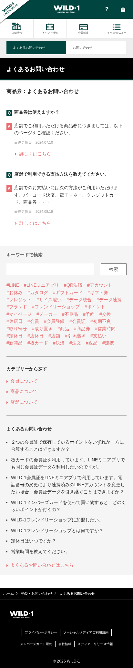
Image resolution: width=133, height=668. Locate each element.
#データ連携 (109, 299)
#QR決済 (73, 285)
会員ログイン (123, 10)
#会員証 (77, 321)
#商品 (63, 328)
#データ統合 (79, 299)
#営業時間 (105, 328)
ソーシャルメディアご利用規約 (85, 632)
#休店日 (14, 321)
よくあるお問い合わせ (29, 47)
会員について (23, 381)
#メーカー (46, 314)
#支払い (98, 335)
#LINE (12, 285)
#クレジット (19, 299)
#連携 (108, 342)
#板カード (37, 342)
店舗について (23, 402)
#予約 (89, 314)
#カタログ (37, 292)
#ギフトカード (68, 292)
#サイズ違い (49, 299)
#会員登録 (54, 321)
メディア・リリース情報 (95, 644)
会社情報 (64, 644)
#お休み (14, 292)
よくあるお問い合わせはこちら (42, 565)
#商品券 (82, 328)
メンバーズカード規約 (36, 644)
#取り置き (42, 328)
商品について (23, 391)
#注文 (75, 342)
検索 (113, 269)
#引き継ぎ (75, 335)
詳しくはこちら (35, 153)
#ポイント (95, 306)
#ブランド (16, 306)
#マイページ (19, 314)
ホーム (8, 593)
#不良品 (70, 314)
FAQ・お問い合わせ (107, 10)
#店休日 (35, 335)
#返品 (91, 342)
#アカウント (99, 285)
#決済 (59, 342)
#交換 (105, 314)
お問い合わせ (82, 47)
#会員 (33, 321)
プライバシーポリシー (41, 632)
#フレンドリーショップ (56, 306)
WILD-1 (66, 9)
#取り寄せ (16, 328)
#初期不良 (100, 321)
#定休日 (14, 335)
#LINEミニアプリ (41, 285)
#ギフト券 (97, 292)
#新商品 (14, 342)
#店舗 (54, 335)
